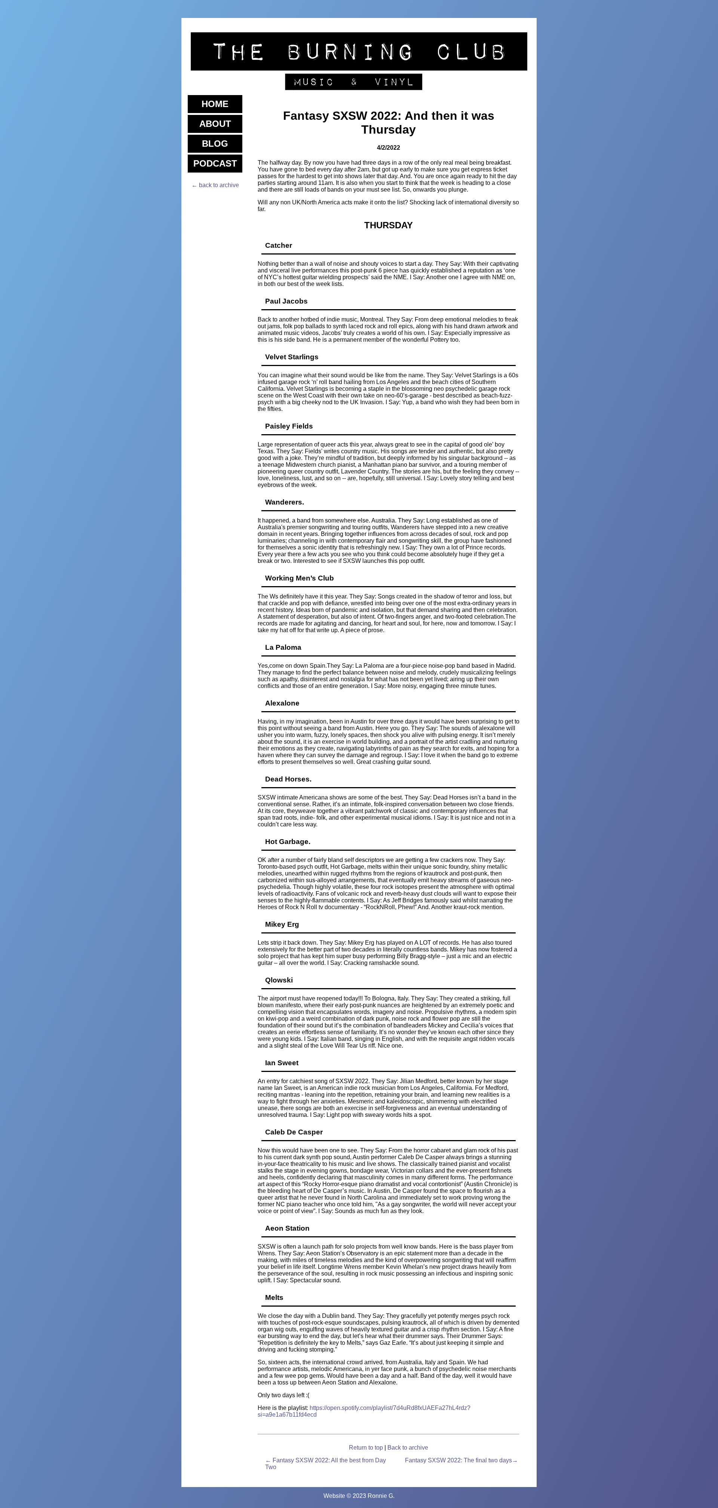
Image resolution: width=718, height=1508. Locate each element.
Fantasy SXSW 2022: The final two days (458, 1460)
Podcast (215, 163)
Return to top (366, 1447)
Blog (215, 143)
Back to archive (407, 1447)
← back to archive (215, 185)
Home (215, 104)
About (215, 124)
